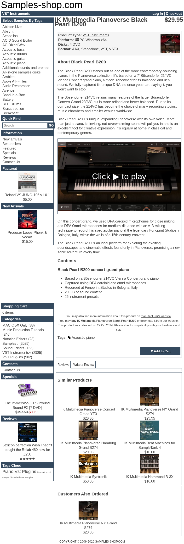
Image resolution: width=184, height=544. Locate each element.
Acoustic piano (13, 63)
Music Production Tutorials (23, 330)
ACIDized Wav (13, 45)
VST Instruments (96, 35)
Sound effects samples (21, 477)
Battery (8, 99)
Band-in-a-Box (13, 95)
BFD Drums (11, 104)
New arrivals (12, 139)
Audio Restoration (16, 86)
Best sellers (11, 144)
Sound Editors (13, 348)
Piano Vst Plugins (19, 471)
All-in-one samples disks (21, 72)
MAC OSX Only (15, 325)
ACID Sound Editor (17, 40)
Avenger (9, 90)
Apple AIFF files (14, 81)
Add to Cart (162, 351)
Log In (157, 13)
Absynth (8, 31)
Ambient (8, 77)
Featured (9, 148)
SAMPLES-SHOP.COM (110, 541)
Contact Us (11, 162)
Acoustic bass (13, 49)
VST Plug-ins (12, 357)
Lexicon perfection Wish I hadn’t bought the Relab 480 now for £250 (27, 449)
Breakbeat (10, 113)
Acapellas (10, 36)
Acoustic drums (14, 54)
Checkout (174, 13)
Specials (9, 153)
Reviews (9, 157)
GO (51, 125)
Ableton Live (12, 27)
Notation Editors (14, 339)
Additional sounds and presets (25, 68)
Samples (9, 343)
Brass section (13, 108)
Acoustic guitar (14, 58)
